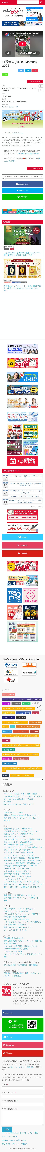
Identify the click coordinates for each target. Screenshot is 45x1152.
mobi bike (25, 874)
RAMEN (7, 820)
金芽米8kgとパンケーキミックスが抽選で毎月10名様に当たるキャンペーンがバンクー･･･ (22, 288)
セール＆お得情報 (16, 282)
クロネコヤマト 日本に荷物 (14, 852)
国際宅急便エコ (33, 858)
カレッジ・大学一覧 (34, 941)
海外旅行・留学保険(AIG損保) (15, 866)
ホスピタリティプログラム (14, 954)
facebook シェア (23, 184)
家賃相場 (7, 836)
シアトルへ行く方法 (25, 909)
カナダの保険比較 (10, 839)
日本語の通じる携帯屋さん (31, 887)
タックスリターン (10, 855)
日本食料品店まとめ (34, 847)
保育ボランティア (33, 954)
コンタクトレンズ (26, 855)
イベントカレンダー (9, 1136)
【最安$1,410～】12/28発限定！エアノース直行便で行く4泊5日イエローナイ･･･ (22, 254)
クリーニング (22, 879)
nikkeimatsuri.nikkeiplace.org (15, 132)
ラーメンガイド (10, 812)
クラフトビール (19, 818)
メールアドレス (8, 1093)
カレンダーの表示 (36, 507)
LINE (5, 74)
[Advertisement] (22, 317)
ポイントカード (24, 868)
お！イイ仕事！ (8, 713)
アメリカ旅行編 (10, 924)
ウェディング (9, 879)
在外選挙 (26, 850)
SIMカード (35, 898)
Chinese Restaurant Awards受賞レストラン (20, 815)
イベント (6, 704)
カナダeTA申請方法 (34, 922)
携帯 (5, 900)
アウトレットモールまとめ (14, 847)
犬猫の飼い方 (27, 829)
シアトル (23, 930)
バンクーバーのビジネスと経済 (28, 727)
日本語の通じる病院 (11, 829)
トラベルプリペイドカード (14, 922)
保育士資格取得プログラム (14, 941)
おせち (20, 812)
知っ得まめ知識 (8, 750)
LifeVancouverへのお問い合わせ (14, 1140)
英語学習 (7, 801)
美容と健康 (7, 759)
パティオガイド (33, 818)
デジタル (34, 731)
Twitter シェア (23, 190)
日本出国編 (22, 965)
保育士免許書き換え (11, 874)
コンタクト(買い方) (31, 882)
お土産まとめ (9, 834)
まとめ (11, 249)
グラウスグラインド (11, 914)
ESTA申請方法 (9, 909)
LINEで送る (24, 197)
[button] (41, 90)
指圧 (5, 957)
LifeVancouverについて (17, 1133)
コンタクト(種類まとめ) (13, 882)
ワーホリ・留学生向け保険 (30, 839)
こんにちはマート (20, 836)
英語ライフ (7, 731)
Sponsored (6, 249)
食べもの (7, 799)
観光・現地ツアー (9, 763)
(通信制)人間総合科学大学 (14, 938)
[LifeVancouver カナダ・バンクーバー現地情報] (13, 20)
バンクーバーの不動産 (12, 976)
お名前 (5, 1085)
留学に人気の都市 (26, 844)
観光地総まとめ (33, 863)
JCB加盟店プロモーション (29, 831)
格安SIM (30, 852)
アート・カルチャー (21, 731)
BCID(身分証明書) (11, 844)
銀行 (5, 887)
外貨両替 (28, 876)
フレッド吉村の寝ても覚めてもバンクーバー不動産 (21, 745)
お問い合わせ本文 (9, 1109)
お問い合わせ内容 (9, 1101)
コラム (5, 727)
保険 (38, 860)
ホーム (4, 1133)
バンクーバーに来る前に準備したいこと (19, 804)
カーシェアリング (10, 930)
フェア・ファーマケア (12, 850)
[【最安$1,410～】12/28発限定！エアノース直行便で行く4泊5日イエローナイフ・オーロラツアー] (22, 244)
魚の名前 (7, 818)
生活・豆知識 (32, 794)
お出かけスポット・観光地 (23, 799)
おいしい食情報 (7, 282)
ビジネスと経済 (35, 722)
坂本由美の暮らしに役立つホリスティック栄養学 (20, 754)
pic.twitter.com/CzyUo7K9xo (28, 153)
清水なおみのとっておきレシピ (22, 775)
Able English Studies (21, 759)
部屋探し (7, 973)
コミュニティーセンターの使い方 (16, 871)
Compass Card (9, 868)
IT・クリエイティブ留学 (13, 951)
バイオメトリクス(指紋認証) (14, 858)
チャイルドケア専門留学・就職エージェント (21, 946)
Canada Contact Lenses (13, 876)
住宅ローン (35, 973)
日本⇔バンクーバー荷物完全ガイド (17, 884)
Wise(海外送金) (26, 842)
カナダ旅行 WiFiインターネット (16, 898)
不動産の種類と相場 (20, 973)
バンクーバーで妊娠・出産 (14, 794)
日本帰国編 (33, 965)
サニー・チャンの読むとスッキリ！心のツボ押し (20, 736)
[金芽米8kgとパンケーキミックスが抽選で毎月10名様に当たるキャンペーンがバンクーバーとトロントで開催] (22, 278)
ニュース (26, 704)
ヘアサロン (37, 884)
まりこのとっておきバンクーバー (15, 722)
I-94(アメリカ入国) (11, 911)
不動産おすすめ (8, 717)
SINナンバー (33, 866)
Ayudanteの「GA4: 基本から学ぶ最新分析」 (18, 708)
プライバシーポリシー (17, 1067)
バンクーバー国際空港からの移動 (16, 919)
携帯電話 (7, 895)
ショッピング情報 (33, 796)
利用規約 (30, 1067)
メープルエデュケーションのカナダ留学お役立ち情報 (22, 699)
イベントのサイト (10, 107)
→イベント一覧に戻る (35, 81)
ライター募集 (33, 1133)
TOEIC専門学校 (10, 943)
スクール (6, 740)
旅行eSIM (24, 911)
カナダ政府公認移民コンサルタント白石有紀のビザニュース (22, 769)
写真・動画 (21, 717)
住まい (5, 775)
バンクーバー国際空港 (30, 914)
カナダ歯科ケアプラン (25, 834)
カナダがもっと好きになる (14, 796)
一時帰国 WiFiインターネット (24, 895)
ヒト (12, 727)
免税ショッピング (10, 842)
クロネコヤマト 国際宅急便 (14, 863)
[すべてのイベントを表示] (41, 86)
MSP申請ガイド (10, 831)
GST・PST (14, 887)
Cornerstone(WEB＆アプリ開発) (16, 949)
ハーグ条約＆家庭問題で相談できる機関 (19, 860)
